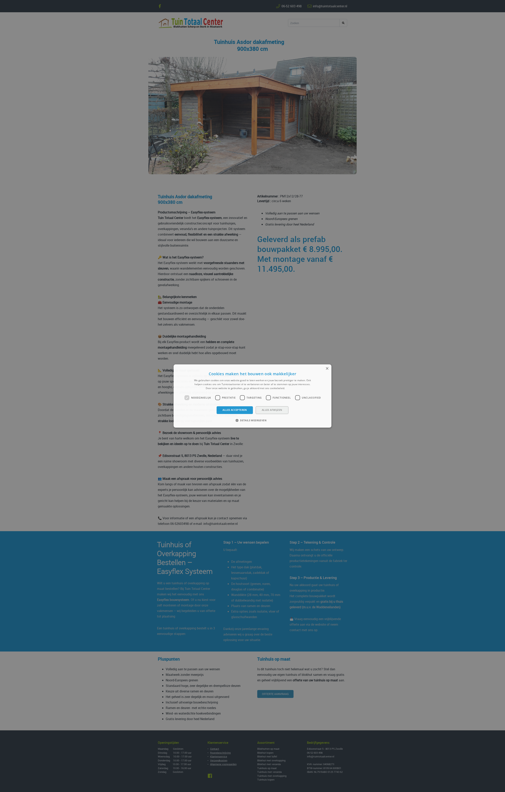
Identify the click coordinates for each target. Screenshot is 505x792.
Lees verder (292, 388)
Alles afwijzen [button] (272, 410)
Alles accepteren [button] (235, 410)
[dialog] (252, 396)
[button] (252, 420)
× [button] (326, 368)
